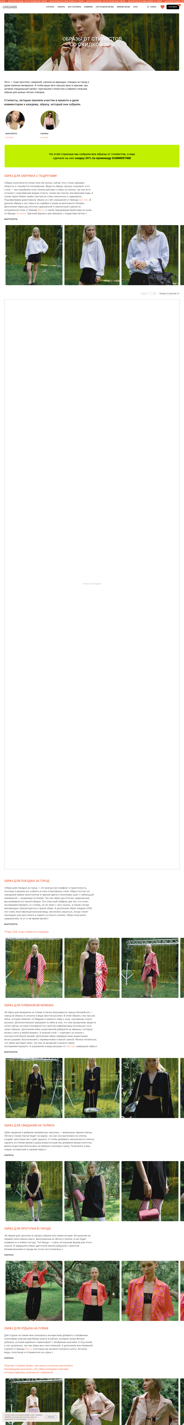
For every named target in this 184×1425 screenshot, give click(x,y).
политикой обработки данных (114, 34)
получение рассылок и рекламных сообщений (111, 39)
